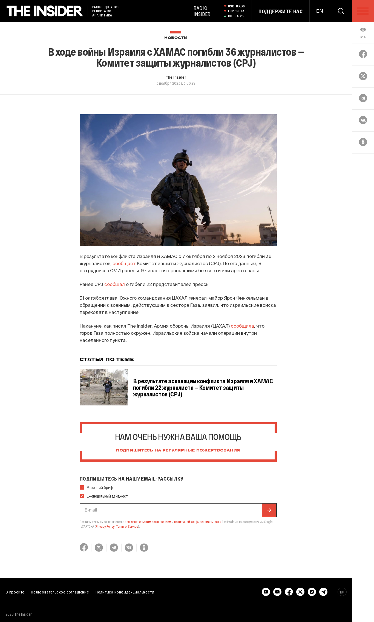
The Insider (176, 77)
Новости (176, 37)
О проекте (14, 591)
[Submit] (269, 510)
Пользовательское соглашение (60, 591)
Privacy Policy (105, 526)
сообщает (124, 263)
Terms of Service (127, 526)
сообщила (242, 325)
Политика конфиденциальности (125, 591)
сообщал (114, 284)
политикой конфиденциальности (197, 522)
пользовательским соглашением (148, 522)
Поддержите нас (280, 11)
